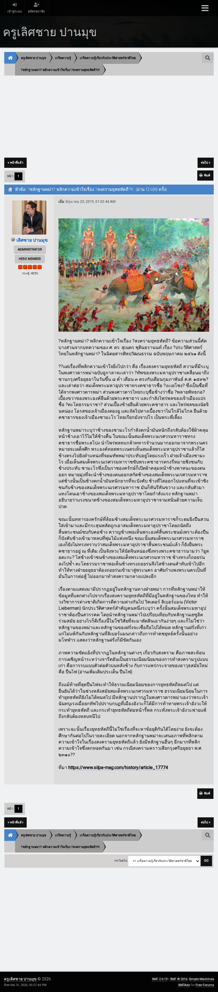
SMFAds (184, 985)
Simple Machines (201, 979)
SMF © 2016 (178, 979)
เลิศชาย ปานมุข (32, 240)
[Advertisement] (109, 117)
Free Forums (205, 985)
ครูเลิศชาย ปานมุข (20, 979)
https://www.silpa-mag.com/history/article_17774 (118, 767)
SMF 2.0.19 (159, 979)
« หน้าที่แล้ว (15, 162)
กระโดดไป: (120, 860)
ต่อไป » (205, 162)
